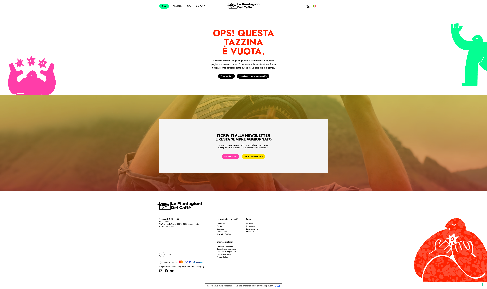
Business (220, 229)
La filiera (249, 223)
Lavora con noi (252, 229)
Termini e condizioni (225, 246)
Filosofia (177, 6)
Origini (219, 226)
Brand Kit (250, 231)
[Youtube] (171, 270)
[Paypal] (198, 262)
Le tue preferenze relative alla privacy (254, 285)
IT (162, 254)
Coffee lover (222, 231)
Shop (164, 6)
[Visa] (188, 262)
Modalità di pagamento (226, 251)
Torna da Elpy (226, 76)
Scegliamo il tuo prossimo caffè (253, 76)
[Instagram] (160, 270)
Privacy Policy (222, 257)
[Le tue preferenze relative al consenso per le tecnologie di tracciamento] (482, 284)
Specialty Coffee (224, 234)
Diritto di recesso (224, 254)
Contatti (200, 6)
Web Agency (200, 267)
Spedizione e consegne (226, 249)
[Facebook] (166, 270)
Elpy (189, 6)
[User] (299, 6)
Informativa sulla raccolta (219, 285)
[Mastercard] (181, 262)
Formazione (250, 226)
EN (170, 254)
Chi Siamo (221, 223)
